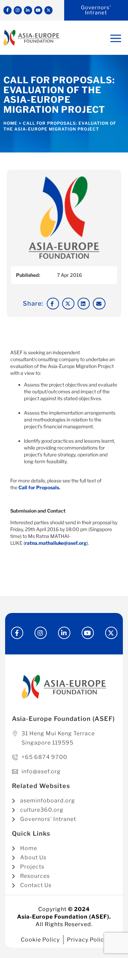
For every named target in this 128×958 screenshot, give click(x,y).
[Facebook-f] (7, 10)
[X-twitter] (48, 10)
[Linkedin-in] (28, 10)
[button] (53, 303)
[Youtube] (38, 10)
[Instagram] (18, 10)
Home (10, 123)
